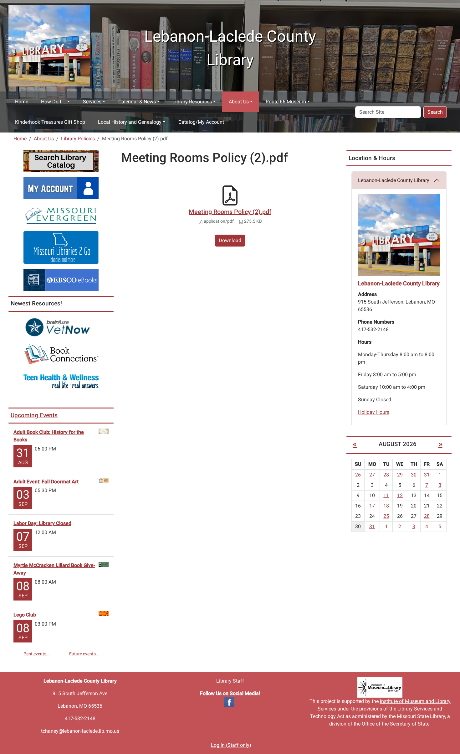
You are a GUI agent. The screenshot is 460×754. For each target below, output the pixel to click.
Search (435, 112)
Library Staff (230, 681)
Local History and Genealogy (129, 122)
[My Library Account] (61, 188)
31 (372, 526)
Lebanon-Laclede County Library (393, 180)
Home (21, 102)
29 (400, 475)
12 (400, 495)
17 (372, 506)
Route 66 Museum (286, 102)
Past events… (36, 653)
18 (386, 506)
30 (414, 475)
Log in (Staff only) (231, 745)
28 (386, 475)
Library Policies (78, 139)
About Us (239, 102)
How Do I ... (53, 102)
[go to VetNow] (61, 327)
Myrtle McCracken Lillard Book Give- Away (54, 569)
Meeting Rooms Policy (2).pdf (230, 212)
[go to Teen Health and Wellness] (61, 381)
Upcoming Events (34, 415)
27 (372, 475)
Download (230, 240)
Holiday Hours (373, 412)
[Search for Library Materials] (61, 161)
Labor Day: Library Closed (42, 523)
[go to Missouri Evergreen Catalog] (61, 215)
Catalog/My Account (201, 122)
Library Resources (192, 102)
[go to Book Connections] (61, 354)
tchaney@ (52, 731)
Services (92, 102)
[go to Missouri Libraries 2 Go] (61, 247)
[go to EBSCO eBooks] (61, 279)
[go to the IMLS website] (380, 687)
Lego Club (24, 615)
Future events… (84, 653)
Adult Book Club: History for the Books (48, 436)
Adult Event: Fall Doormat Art (46, 482)
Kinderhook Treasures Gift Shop (50, 122)
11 (386, 495)
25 (386, 516)
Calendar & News (137, 102)
